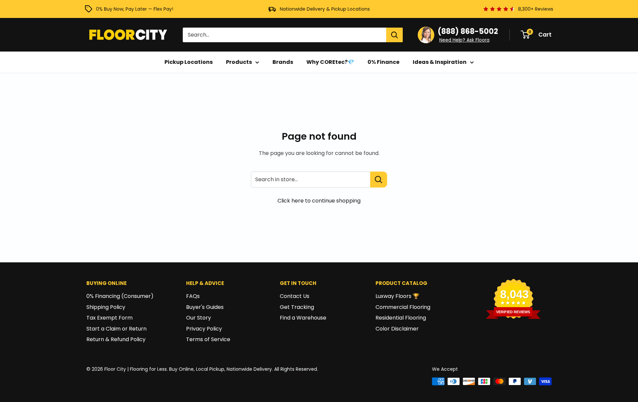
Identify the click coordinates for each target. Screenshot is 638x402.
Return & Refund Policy (116, 339)
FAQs (193, 296)
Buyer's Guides (205, 307)
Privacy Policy (204, 329)
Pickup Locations (188, 62)
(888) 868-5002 (468, 31)
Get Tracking (297, 307)
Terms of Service (208, 339)
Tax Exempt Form (109, 318)
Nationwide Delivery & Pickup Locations (325, 9)
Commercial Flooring (402, 307)
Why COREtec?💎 (330, 62)
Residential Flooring (400, 318)
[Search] (394, 35)
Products (239, 62)
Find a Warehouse (303, 318)
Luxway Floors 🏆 (397, 296)
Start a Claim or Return (116, 329)
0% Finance (383, 62)
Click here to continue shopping (319, 200)
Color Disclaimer (397, 329)
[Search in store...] (378, 180)
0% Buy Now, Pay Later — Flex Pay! (134, 9)
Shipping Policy (105, 307)
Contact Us (294, 296)
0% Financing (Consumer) (120, 296)
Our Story (198, 318)
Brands (282, 62)
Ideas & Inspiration (440, 62)
